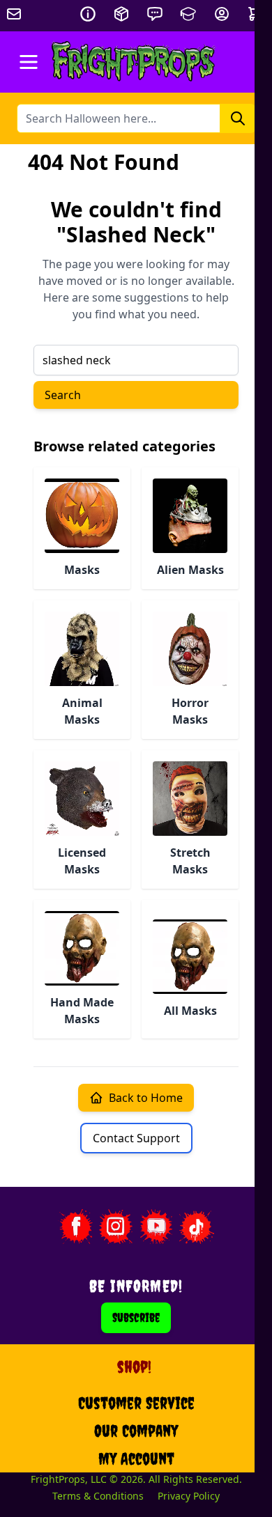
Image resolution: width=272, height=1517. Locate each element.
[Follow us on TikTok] (196, 1226)
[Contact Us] (154, 14)
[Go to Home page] (134, 62)
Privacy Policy (189, 1495)
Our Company (136, 1430)
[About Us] (88, 14)
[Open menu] (28, 62)
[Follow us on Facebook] (75, 1226)
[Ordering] (121, 14)
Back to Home (146, 1097)
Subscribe (136, 1317)
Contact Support (136, 1138)
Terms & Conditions (98, 1495)
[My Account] (221, 14)
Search (63, 395)
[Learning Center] (188, 14)
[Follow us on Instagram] (115, 1226)
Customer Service (136, 1403)
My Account (136, 1458)
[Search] (237, 118)
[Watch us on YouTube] (156, 1226)
